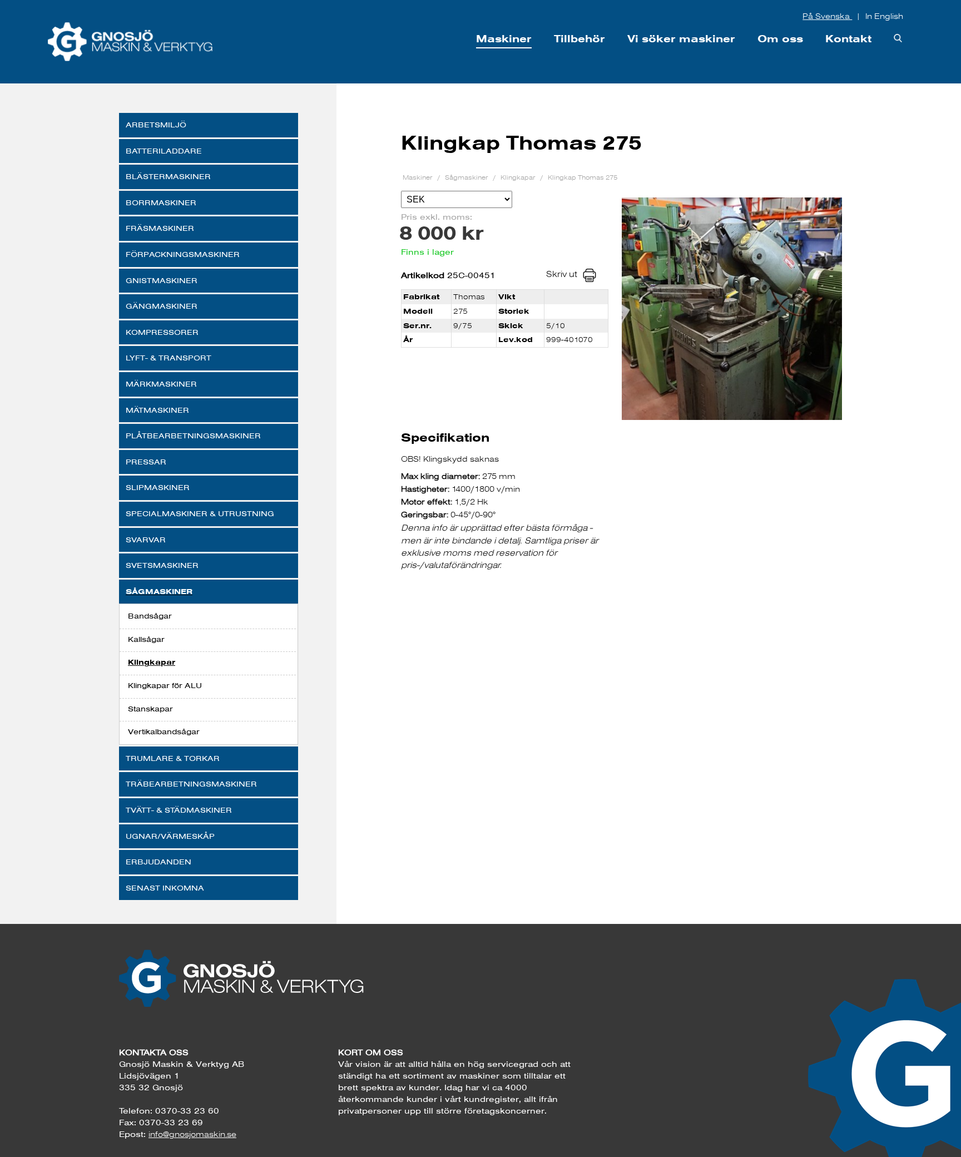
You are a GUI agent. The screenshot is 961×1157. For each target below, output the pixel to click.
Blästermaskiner (168, 176)
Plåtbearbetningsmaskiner (193, 435)
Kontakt (848, 38)
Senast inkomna (165, 887)
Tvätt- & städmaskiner (179, 809)
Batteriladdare (164, 150)
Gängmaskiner (161, 305)
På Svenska (827, 16)
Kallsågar (146, 639)
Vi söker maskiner (681, 38)
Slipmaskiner (158, 487)
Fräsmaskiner (160, 228)
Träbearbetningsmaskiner (191, 783)
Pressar (146, 461)
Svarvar (146, 539)
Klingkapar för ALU (165, 685)
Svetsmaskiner (162, 565)
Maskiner (504, 38)
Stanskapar (150, 708)
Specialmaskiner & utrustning (200, 513)
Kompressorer (162, 332)
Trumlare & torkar (173, 758)
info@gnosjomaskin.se (192, 1134)
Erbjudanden (158, 861)
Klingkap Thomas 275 (582, 177)
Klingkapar (151, 662)
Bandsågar (150, 615)
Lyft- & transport (168, 357)
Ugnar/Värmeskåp (170, 836)
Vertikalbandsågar (164, 731)
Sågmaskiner (159, 591)
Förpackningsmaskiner (183, 254)
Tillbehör (579, 38)
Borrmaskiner (161, 202)
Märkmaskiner (161, 383)
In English (884, 16)
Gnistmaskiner (161, 280)
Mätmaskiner (157, 410)
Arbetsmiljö (156, 124)
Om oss (780, 38)
